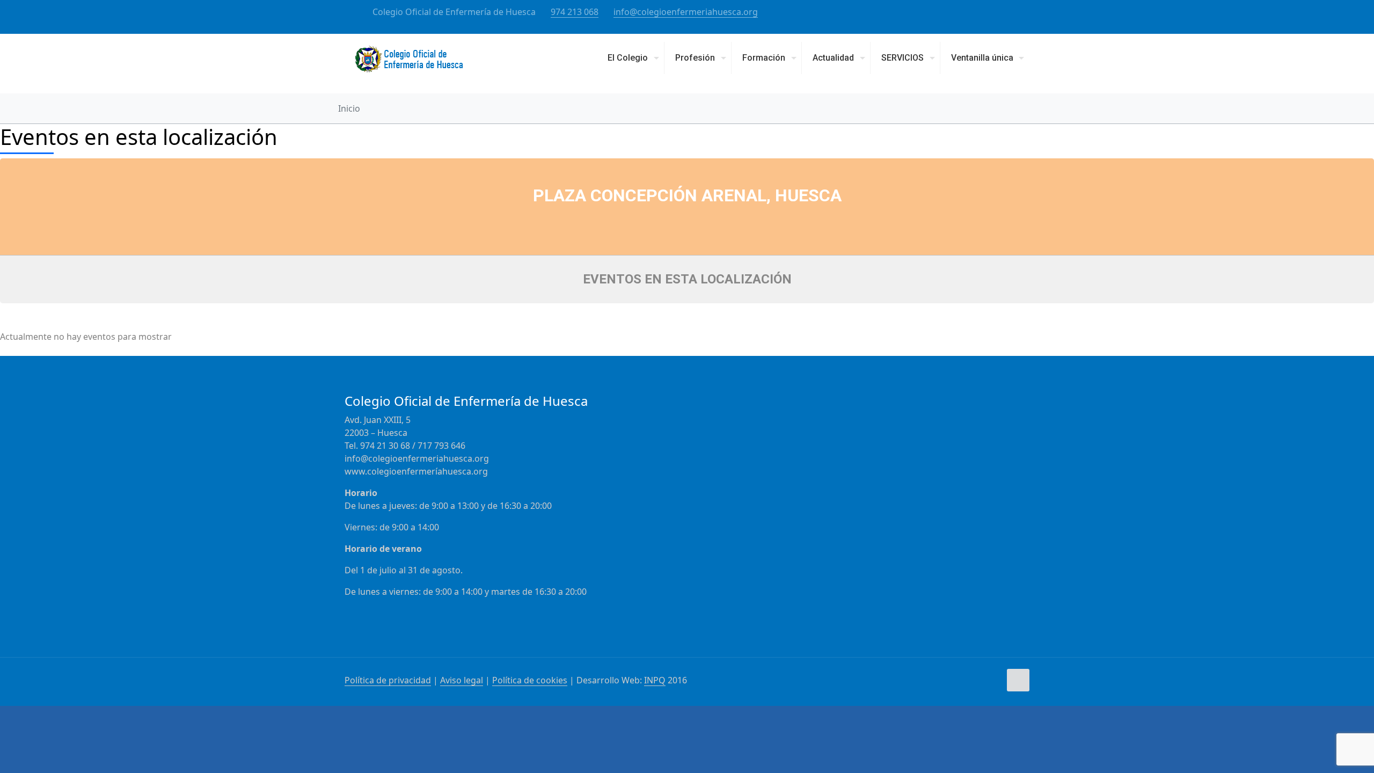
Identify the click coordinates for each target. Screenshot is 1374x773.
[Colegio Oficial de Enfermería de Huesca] (409, 63)
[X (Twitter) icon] (1012, 12)
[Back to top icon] (1018, 680)
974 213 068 (574, 12)
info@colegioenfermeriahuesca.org (685, 12)
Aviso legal (461, 680)
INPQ (655, 680)
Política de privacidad (388, 680)
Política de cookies (529, 680)
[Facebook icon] (999, 12)
